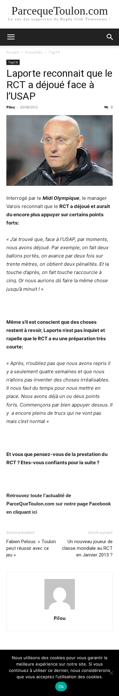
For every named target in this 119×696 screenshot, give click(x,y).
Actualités (34, 52)
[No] (111, 673)
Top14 (54, 52)
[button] (11, 37)
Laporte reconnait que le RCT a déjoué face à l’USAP (59, 84)
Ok (61, 686)
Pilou (10, 107)
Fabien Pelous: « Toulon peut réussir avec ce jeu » (31, 548)
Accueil (12, 52)
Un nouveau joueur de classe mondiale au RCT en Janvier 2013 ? (87, 548)
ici (34, 512)
